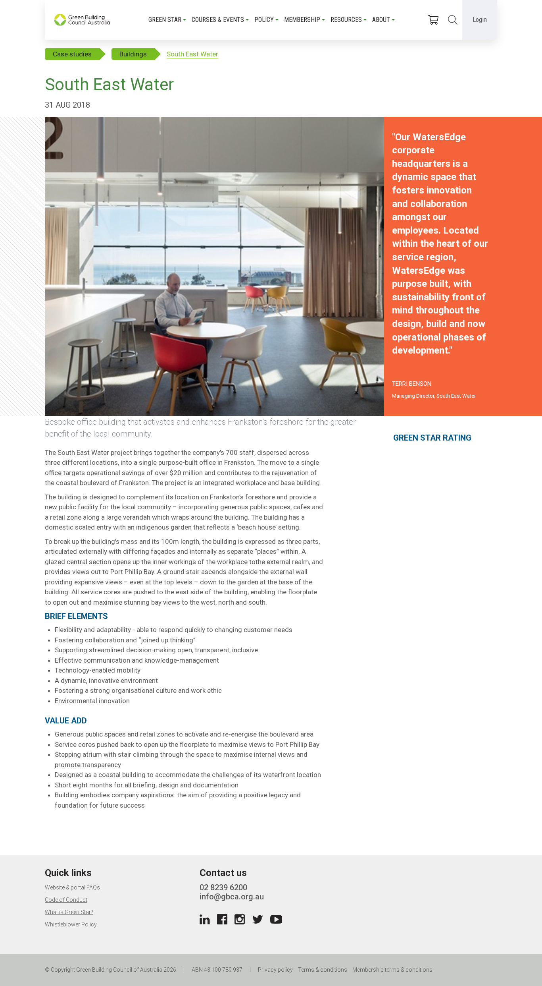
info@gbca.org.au (232, 896)
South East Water (192, 54)
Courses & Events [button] (218, 19)
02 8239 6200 (223, 887)
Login (480, 19)
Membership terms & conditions (392, 970)
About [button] (381, 19)
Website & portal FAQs (72, 887)
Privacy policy (275, 970)
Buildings (133, 54)
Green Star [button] (164, 19)
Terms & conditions (322, 970)
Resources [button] (346, 19)
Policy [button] (264, 19)
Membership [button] (302, 19)
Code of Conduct (66, 900)
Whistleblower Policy (71, 924)
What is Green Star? (69, 912)
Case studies (72, 54)
